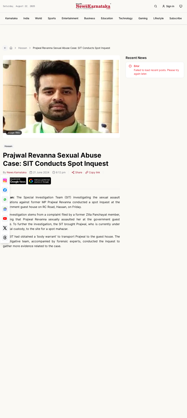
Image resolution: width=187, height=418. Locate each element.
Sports (52, 18)
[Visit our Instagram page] (5, 180)
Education (107, 18)
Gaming (143, 18)
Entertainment (70, 18)
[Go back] (5, 48)
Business (89, 18)
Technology (126, 18)
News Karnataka (16, 172)
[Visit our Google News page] (5, 209)
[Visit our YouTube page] (5, 218)
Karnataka (11, 18)
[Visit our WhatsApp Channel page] (5, 199)
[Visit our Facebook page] (5, 190)
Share (78, 172)
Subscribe (175, 18)
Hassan (22, 47)
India (26, 18)
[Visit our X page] (5, 228)
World (38, 18)
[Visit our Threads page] (5, 237)
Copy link (94, 172)
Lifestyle (158, 18)
